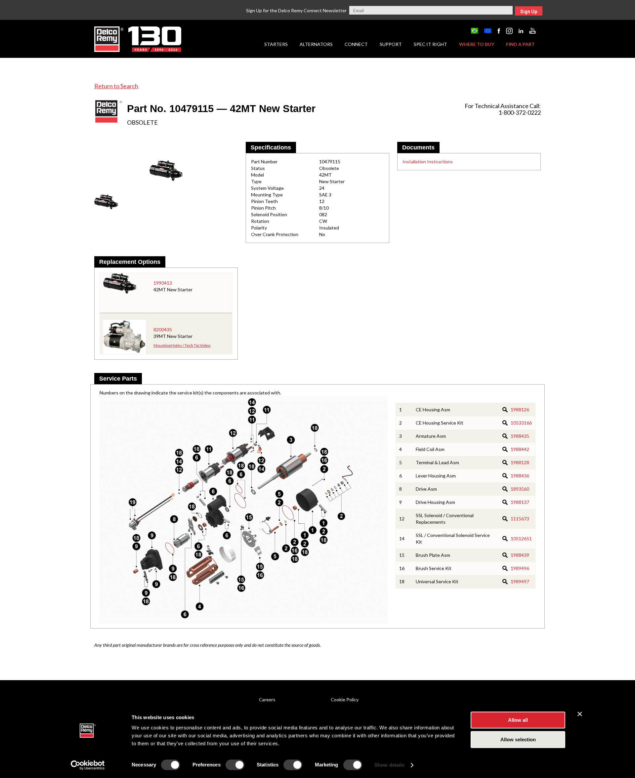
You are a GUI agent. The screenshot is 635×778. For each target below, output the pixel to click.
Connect (356, 44)
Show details (389, 765)
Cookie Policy (345, 699)
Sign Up (528, 11)
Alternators (316, 44)
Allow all (518, 720)
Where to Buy (476, 44)
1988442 (520, 449)
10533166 (521, 423)
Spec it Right (430, 44)
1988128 (520, 462)
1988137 (520, 502)
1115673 (520, 518)
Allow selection (518, 739)
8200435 (162, 329)
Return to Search (116, 86)
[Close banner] (579, 714)
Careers (267, 699)
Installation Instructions (427, 161)
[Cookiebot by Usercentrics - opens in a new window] (88, 765)
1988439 (520, 555)
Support (391, 44)
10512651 (521, 538)
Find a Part (520, 44)
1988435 (520, 436)
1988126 (520, 409)
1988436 (520, 475)
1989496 (520, 568)
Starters (276, 44)
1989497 (520, 581)
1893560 (520, 489)
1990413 (162, 283)
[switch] (235, 764)
